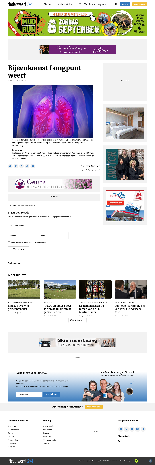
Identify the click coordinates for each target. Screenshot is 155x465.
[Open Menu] (127, 4)
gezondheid (85, 170)
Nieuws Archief (90, 166)
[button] (10, 166)
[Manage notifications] (150, 461)
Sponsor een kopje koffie (117, 372)
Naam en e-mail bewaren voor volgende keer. (29, 242)
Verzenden (18, 249)
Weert (98, 170)
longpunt (92, 170)
